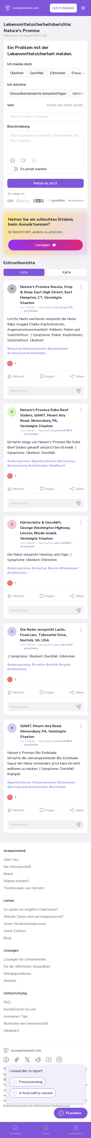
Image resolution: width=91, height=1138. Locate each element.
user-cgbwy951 (63, 644)
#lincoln (53, 568)
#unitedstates (36, 353)
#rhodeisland (69, 568)
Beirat (8, 873)
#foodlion (38, 665)
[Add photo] (12, 160)
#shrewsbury (66, 461)
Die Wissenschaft (17, 866)
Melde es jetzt (45, 183)
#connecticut (16, 353)
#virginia (64, 665)
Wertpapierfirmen (17, 973)
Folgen (49, 376)
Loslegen (42, 245)
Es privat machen (34, 169)
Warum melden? (16, 881)
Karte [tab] (67, 272)
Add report (76, 1133)
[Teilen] (81, 287)
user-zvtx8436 (62, 543)
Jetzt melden (63, 8)
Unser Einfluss (15, 930)
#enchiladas (57, 787)
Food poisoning (30, 1081)
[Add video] (23, 160)
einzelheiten (31, 311)
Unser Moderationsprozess (25, 923)
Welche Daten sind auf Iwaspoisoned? (34, 916)
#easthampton (58, 349)
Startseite (15, 1133)
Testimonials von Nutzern (24, 888)
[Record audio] (33, 160)
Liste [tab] (24, 272)
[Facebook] (6, 1059)
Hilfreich (18, 376)
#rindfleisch (57, 465)
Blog (7, 938)
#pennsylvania (17, 465)
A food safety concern (36, 1093)
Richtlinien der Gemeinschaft (26, 1023)
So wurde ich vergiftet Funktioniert (31, 909)
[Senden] (78, 391)
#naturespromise (35, 349)
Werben (10, 980)
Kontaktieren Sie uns (20, 1009)
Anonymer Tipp (16, 1016)
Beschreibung (18, 126)
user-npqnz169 (62, 307)
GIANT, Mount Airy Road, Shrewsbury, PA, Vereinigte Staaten (43, 731)
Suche (45, 1133)
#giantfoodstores (44, 461)
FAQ (7, 1002)
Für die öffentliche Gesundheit (27, 966)
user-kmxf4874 (62, 430)
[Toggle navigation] (83, 8)
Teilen (79, 376)
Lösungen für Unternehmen (25, 959)
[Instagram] (59, 1059)
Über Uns (11, 859)
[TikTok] (16, 1059)
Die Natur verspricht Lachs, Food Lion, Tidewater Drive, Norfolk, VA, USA (43, 635)
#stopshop (14, 349)
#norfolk (52, 665)
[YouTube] (48, 1059)
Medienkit (11, 1030)
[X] (27, 1059)
